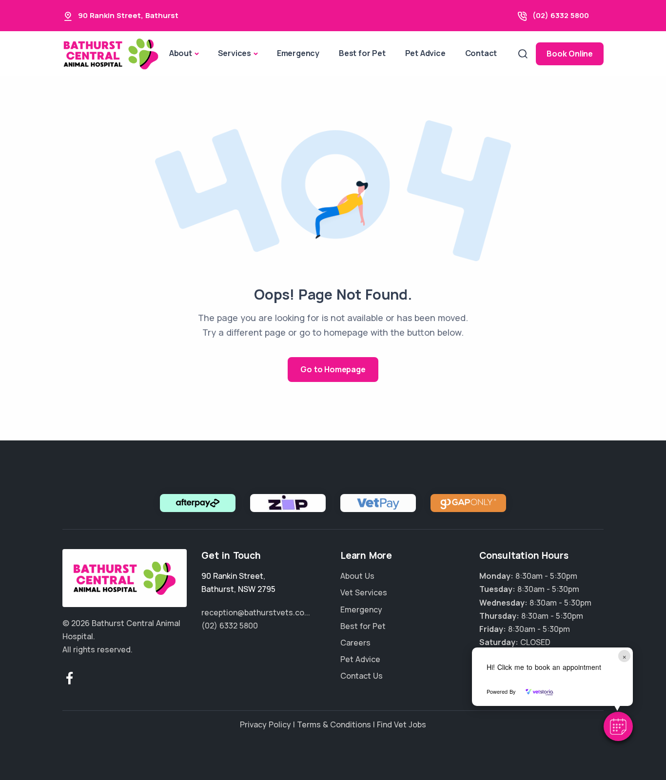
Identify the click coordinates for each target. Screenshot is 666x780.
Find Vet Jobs (401, 724)
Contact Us (361, 675)
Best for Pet (362, 53)
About (180, 53)
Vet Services (363, 592)
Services (234, 53)
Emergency (298, 53)
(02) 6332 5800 (560, 15)
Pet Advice (425, 53)
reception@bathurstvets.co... (255, 612)
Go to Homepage (332, 369)
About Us (357, 576)
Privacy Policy (265, 724)
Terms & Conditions (334, 724)
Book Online (570, 53)
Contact (481, 53)
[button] (618, 726)
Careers (355, 642)
